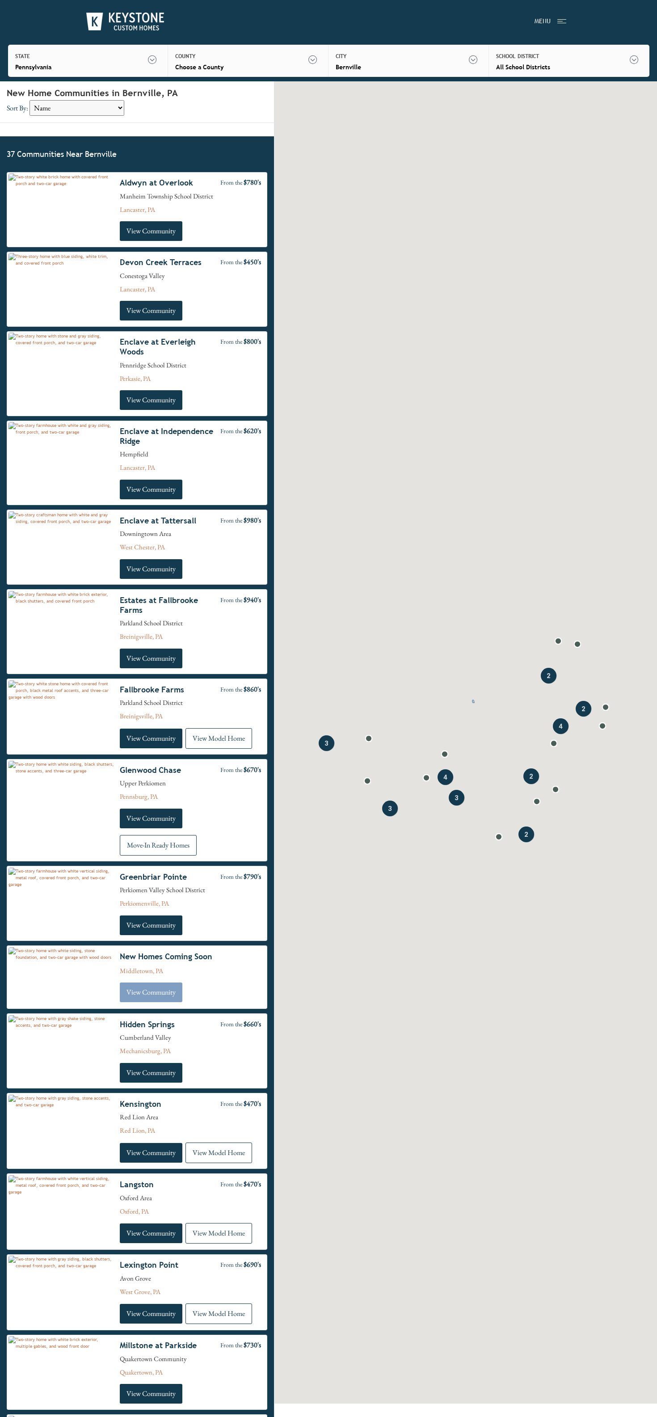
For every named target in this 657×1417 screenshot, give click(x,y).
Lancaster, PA (137, 209)
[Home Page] (125, 21)
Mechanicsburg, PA (145, 1050)
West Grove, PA (140, 1291)
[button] (605, 707)
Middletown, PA (141, 970)
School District (517, 56)
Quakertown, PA (141, 1372)
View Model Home (219, 738)
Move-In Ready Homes (158, 845)
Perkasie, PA (135, 378)
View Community (151, 231)
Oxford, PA (134, 1211)
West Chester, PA (142, 547)
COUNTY (185, 56)
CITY (341, 56)
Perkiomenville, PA (144, 903)
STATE (22, 56)
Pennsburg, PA (139, 796)
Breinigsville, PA (141, 636)
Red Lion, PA (137, 1130)
